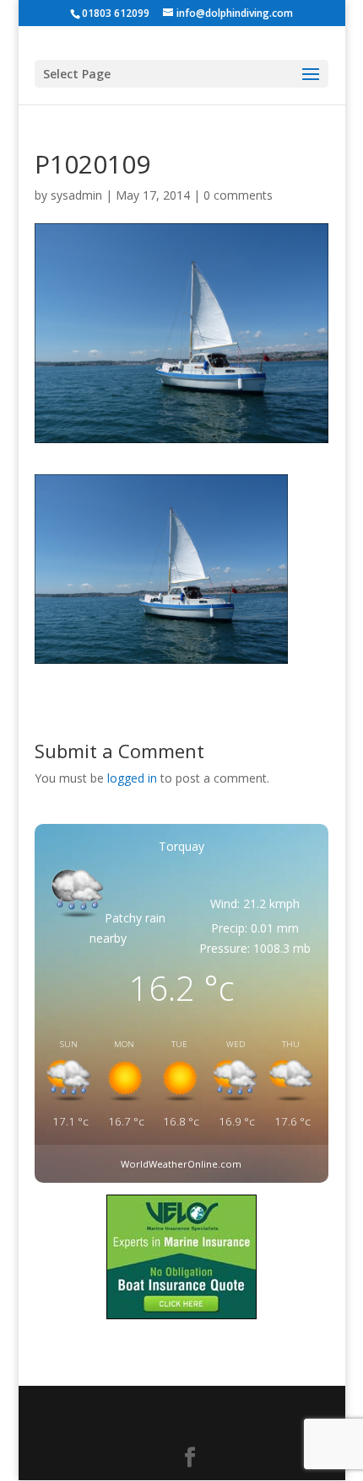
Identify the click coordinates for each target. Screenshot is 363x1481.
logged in (132, 778)
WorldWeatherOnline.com (181, 1164)
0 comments (238, 195)
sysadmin (76, 195)
